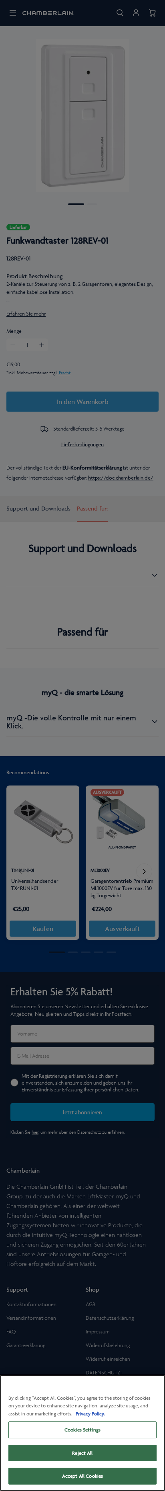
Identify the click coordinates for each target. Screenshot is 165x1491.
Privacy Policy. (90, 1414)
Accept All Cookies (82, 1476)
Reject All (82, 1453)
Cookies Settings (82, 1430)
